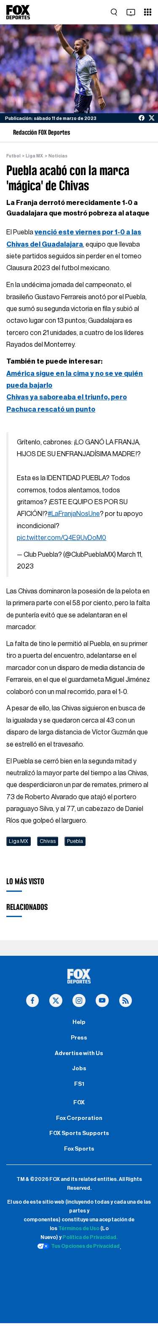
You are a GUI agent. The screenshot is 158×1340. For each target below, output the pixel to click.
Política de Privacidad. (90, 1237)
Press (79, 1038)
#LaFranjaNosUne (74, 513)
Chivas (48, 841)
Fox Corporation (79, 1118)
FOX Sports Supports (79, 1133)
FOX (79, 1103)
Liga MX (34, 156)
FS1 (79, 1084)
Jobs (79, 1068)
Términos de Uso (78, 1228)
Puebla (75, 841)
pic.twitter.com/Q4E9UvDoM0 (61, 537)
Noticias (57, 156)
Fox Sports (79, 1149)
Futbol (13, 156)
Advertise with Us (79, 1053)
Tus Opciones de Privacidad (85, 1246)
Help (79, 1022)
